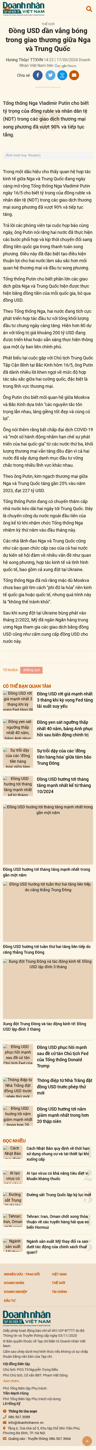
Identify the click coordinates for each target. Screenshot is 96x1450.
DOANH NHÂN (14, 1283)
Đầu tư (9, 1300)
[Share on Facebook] (38, 75)
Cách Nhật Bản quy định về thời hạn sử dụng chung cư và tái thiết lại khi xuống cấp (58, 1154)
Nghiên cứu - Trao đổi (22, 1274)
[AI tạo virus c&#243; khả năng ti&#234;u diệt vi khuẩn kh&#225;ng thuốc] (13, 1177)
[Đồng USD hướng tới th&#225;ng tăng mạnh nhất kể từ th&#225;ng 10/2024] (18, 786)
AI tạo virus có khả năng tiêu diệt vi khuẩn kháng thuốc (57, 1176)
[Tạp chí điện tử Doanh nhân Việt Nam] (23, 7)
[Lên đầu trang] (87, 1441)
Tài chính (59, 1291)
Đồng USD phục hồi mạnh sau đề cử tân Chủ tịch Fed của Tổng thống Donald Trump (62, 1056)
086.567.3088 (19, 1417)
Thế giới (48, 24)
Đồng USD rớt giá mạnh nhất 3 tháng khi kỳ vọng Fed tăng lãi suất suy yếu (65, 700)
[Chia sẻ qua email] (74, 75)
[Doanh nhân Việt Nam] (26, 1318)
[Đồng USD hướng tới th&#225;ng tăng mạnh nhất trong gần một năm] (48, 834)
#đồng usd (31, 670)
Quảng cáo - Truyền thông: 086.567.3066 (39, 1439)
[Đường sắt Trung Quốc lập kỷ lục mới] (13, 1198)
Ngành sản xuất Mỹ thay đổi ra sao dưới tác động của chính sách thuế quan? (57, 1247)
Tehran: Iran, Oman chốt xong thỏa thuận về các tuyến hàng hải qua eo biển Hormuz (58, 1222)
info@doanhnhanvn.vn (26, 1423)
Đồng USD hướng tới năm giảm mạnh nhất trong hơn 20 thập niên (63, 1115)
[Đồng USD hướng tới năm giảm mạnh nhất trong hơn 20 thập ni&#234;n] (18, 1116)
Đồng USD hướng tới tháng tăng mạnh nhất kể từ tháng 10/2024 (64, 785)
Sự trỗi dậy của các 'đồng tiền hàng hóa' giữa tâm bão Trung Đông (64, 757)
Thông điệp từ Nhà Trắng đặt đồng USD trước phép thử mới (64, 1086)
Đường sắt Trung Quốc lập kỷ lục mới (59, 1194)
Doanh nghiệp (15, 1291)
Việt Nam (59, 1274)
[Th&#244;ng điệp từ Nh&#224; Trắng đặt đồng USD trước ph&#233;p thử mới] (18, 1087)
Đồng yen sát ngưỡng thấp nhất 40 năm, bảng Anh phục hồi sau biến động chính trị (65, 728)
